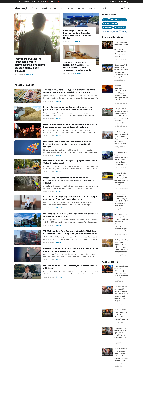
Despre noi (113, 1)
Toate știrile (102, 8)
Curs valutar (107, 27)
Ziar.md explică (119, 27)
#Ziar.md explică (110, 262)
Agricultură (82, 8)
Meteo (105, 20)
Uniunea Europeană (110, 24)
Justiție (62, 8)
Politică (53, 8)
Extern (92, 8)
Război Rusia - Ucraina (118, 20)
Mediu (123, 31)
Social (34, 8)
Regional (71, 8)
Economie (43, 8)
